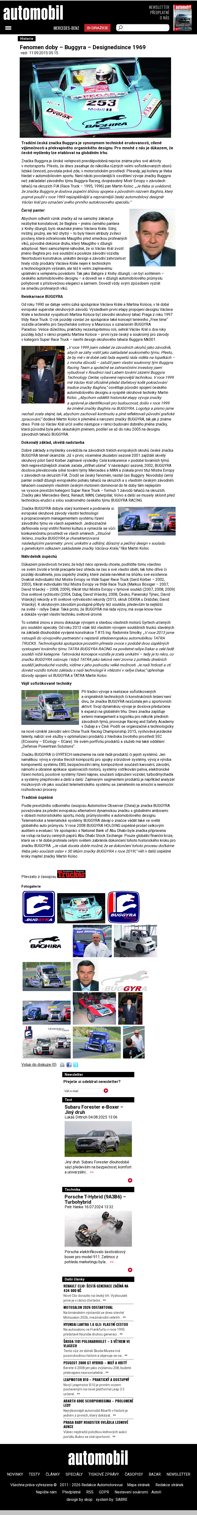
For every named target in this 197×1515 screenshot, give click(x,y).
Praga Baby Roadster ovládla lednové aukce (95, 1424)
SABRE (121, 1499)
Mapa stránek (138, 1485)
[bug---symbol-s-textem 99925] (40, 922)
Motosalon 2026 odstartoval (88, 1307)
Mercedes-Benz (66, 28)
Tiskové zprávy (103, 1474)
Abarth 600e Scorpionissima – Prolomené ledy (98, 1403)
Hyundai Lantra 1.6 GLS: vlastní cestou (95, 1324)
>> (92, 1172)
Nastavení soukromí (131, 1492)
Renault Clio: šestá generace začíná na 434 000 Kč (95, 1288)
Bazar (155, 1474)
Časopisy (134, 1474)
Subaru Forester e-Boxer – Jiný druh (94, 1109)
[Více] (130, 1181)
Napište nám (46, 1492)
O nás (164, 18)
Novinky (15, 1474)
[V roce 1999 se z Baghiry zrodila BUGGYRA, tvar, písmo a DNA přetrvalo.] (125, 989)
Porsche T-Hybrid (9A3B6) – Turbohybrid (95, 1199)
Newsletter (159, 7)
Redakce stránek (169, 1485)
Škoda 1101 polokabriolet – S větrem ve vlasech (96, 1343)
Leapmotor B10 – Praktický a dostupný (96, 1379)
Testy (34, 1474)
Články (53, 1474)
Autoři (156, 1492)
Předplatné (159, 12)
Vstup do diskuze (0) (38, 1064)
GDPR (104, 1492)
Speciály (74, 1474)
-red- (24, 53)
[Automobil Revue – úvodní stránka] (40, 39)
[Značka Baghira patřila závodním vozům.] (82, 922)
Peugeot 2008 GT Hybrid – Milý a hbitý (95, 1362)
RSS (89, 1492)
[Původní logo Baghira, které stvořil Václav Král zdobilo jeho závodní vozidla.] (48, 956)
